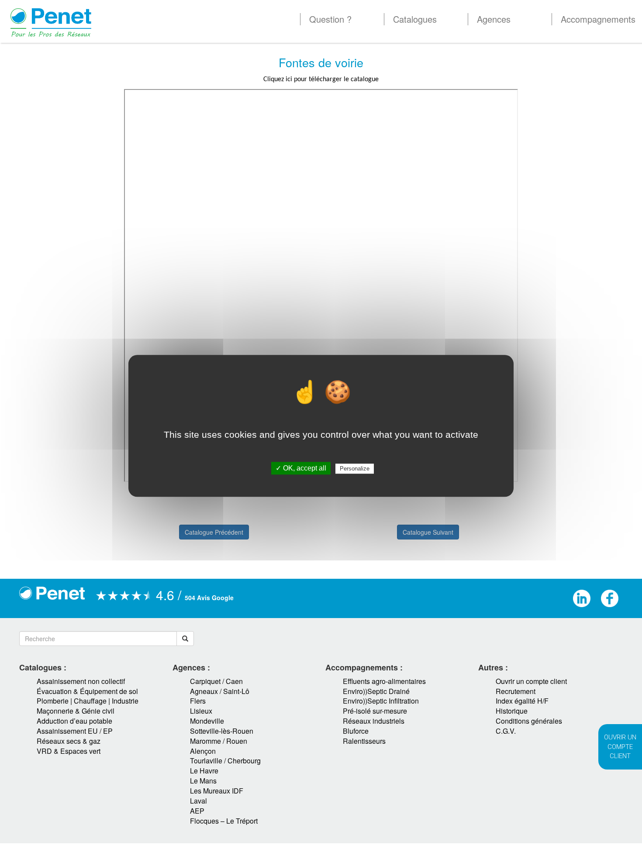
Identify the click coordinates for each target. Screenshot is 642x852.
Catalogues (415, 19)
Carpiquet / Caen (216, 681)
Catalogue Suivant (428, 532)
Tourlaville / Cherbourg (225, 761)
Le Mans (203, 781)
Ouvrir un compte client (531, 681)
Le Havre (204, 771)
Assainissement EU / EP (75, 731)
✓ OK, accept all (301, 468)
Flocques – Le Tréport (224, 821)
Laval (198, 801)
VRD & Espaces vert (68, 751)
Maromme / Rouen (218, 741)
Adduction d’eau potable (74, 721)
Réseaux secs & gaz (68, 741)
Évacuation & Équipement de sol (87, 691)
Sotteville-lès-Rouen (221, 731)
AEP (197, 811)
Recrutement (515, 691)
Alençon (203, 751)
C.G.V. (506, 731)
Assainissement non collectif (81, 681)
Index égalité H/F (522, 701)
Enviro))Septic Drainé (376, 691)
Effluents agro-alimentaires (384, 681)
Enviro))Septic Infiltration (381, 701)
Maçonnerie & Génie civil (75, 711)
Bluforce (356, 731)
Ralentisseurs (364, 741)
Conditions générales (529, 721)
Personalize (354, 469)
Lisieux (201, 711)
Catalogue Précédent (214, 532)
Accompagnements (598, 19)
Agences (494, 19)
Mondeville (207, 721)
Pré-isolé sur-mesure (375, 711)
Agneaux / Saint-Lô (219, 691)
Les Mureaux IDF (216, 791)
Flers (198, 701)
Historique (512, 711)
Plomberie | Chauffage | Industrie (87, 701)
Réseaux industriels (373, 721)
